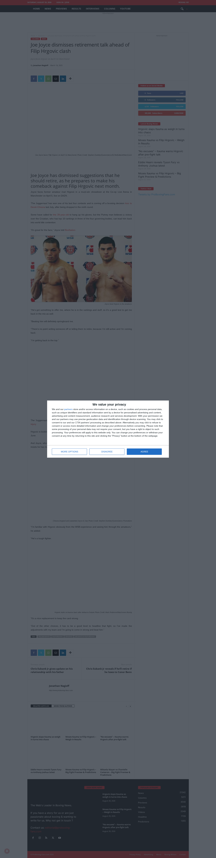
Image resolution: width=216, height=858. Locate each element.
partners (68, 409)
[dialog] (108, 429)
